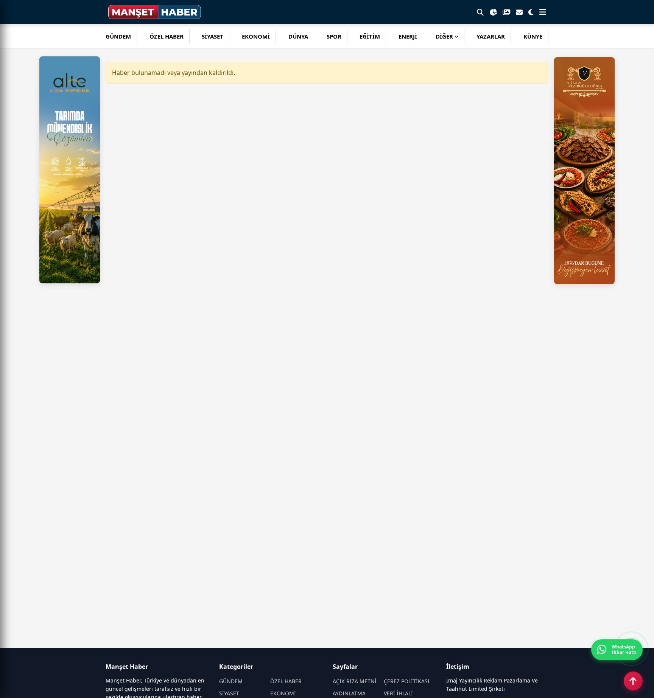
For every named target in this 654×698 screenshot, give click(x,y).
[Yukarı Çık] (633, 681)
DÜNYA (298, 36)
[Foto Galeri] (506, 12)
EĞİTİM (370, 36)
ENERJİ (408, 36)
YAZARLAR (490, 36)
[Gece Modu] (531, 12)
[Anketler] (493, 12)
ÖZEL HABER (166, 36)
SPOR (334, 36)
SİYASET (212, 36)
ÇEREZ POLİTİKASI (407, 681)
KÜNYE (532, 36)
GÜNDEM (118, 36)
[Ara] (480, 12)
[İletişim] (519, 12)
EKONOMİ (256, 36)
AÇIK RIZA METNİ (355, 681)
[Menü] (542, 12)
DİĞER (444, 36)
